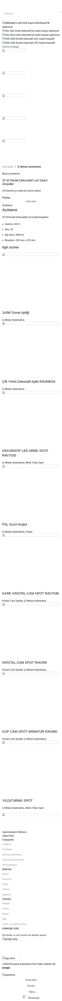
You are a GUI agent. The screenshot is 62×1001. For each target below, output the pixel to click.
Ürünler (5, 908)
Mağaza (6, 903)
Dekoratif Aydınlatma (12, 854)
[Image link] (31, 821)
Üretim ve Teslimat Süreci (14, 924)
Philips (5, 884)
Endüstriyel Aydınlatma (13, 859)
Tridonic (6, 889)
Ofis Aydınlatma (9, 865)
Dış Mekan (7, 849)
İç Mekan (6, 844)
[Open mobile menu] (3, 5)
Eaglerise (6, 894)
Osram (5, 874)
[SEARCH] (61, 11)
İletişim (5, 914)
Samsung (6, 879)
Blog (4, 919)
